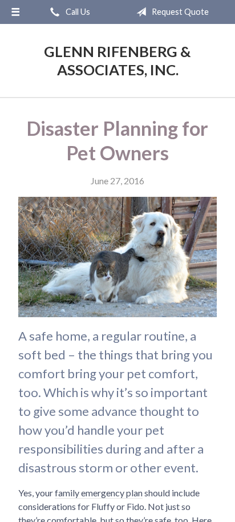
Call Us (77, 12)
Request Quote (179, 12)
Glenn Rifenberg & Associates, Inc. (117, 60)
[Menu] (15, 12)
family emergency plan (99, 492)
